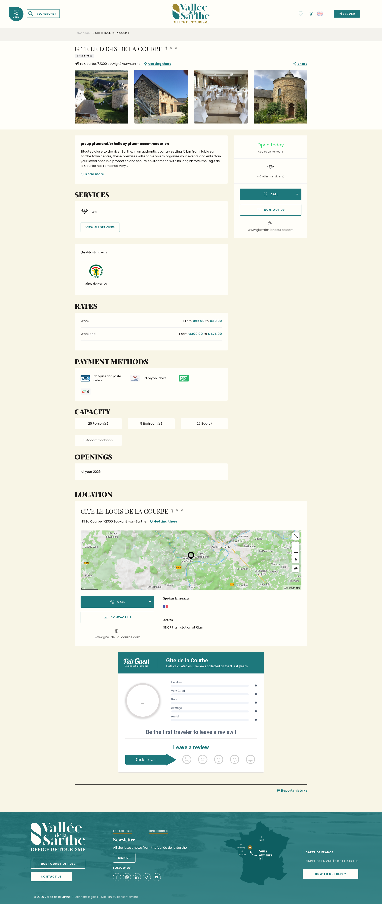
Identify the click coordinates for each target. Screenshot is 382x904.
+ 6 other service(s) (271, 176)
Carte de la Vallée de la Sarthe (331, 861)
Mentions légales (86, 897)
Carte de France (319, 852)
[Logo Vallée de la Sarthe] (58, 837)
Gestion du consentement (119, 897)
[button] (43, 14)
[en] (320, 14)
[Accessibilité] (311, 13)
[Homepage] (191, 11)
